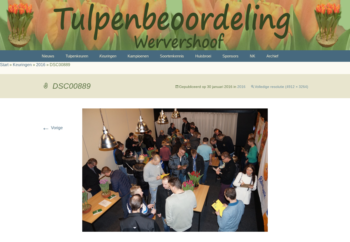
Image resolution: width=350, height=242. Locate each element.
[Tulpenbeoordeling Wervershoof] (175, 25)
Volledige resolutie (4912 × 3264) (281, 87)
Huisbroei (203, 56)
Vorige (52, 128)
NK (252, 56)
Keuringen (107, 56)
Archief (272, 56)
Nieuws (48, 56)
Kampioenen (138, 56)
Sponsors (230, 56)
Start (4, 65)
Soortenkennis (172, 56)
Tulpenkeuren (77, 56)
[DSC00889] (175, 170)
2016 (40, 65)
